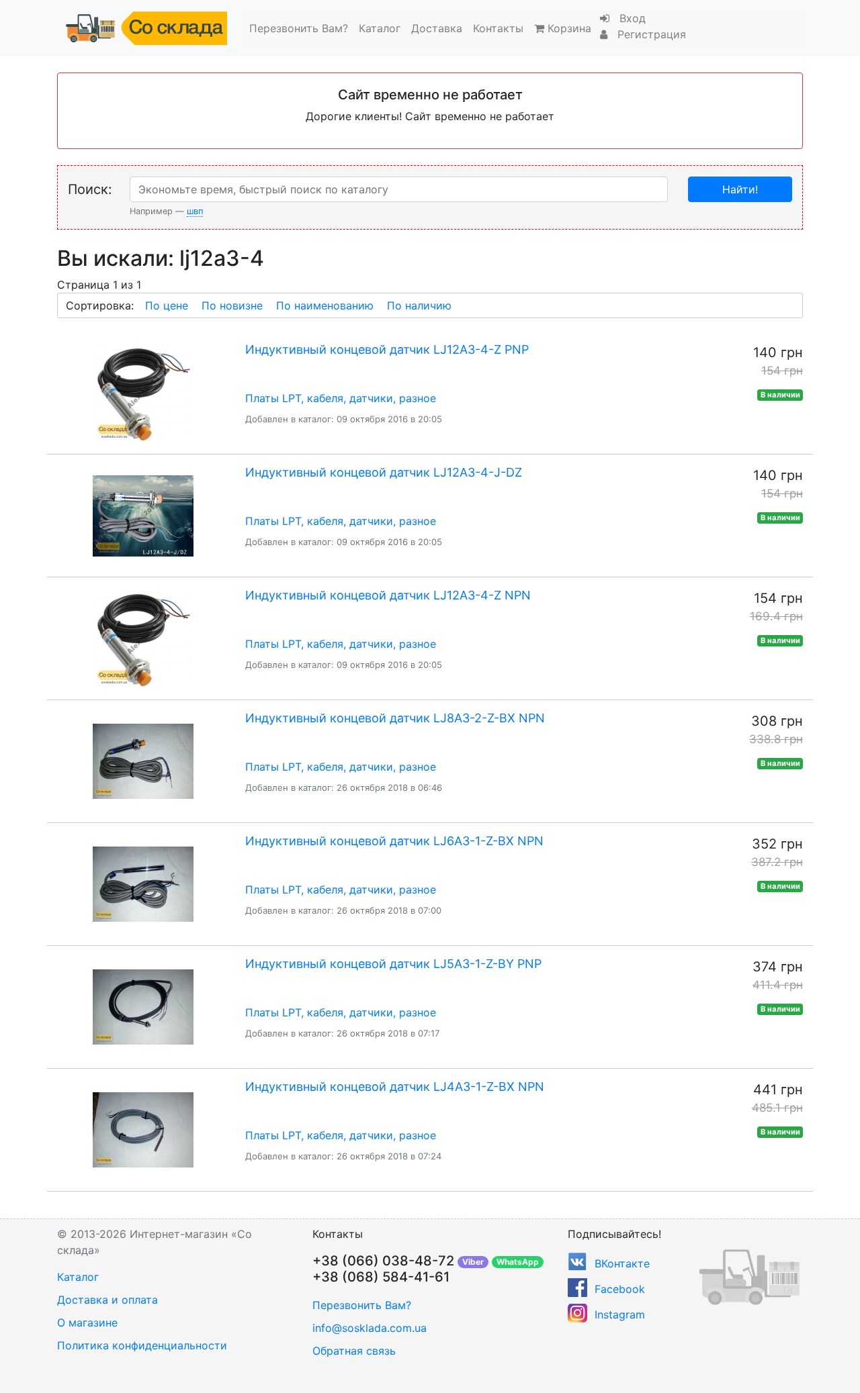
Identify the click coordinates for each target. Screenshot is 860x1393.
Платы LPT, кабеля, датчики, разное (340, 398)
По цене (166, 305)
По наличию (419, 305)
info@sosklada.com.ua (369, 1328)
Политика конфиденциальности (142, 1345)
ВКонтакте (622, 1263)
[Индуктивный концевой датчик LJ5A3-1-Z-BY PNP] (142, 1007)
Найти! (740, 189)
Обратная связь (354, 1350)
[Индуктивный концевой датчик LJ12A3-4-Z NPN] (142, 638)
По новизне (232, 305)
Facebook (620, 1289)
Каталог (379, 28)
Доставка (436, 28)
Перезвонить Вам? (298, 28)
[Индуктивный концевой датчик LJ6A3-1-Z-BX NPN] (142, 884)
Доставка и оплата (107, 1299)
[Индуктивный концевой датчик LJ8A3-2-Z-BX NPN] (142, 761)
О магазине (87, 1322)
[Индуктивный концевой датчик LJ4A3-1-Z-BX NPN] (142, 1129)
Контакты (498, 28)
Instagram (620, 1314)
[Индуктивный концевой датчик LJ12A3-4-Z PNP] (142, 392)
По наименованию (325, 305)
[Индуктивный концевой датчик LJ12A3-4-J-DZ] (142, 515)
